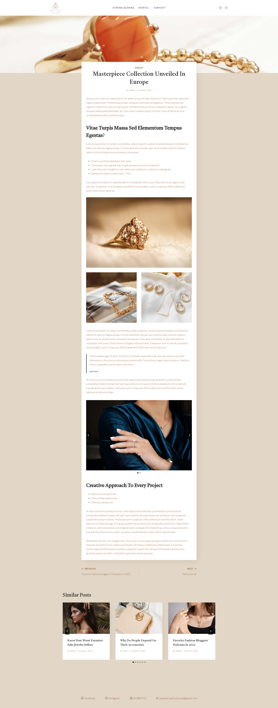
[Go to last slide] (88, 435)
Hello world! (189, 571)
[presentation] (86, 618)
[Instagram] (226, 7)
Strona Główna (123, 7)
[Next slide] (189, 435)
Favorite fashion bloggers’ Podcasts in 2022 (106, 571)
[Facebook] (220, 7)
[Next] (210, 631)
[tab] (138, 473)
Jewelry (139, 68)
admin (132, 90)
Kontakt (160, 7)
